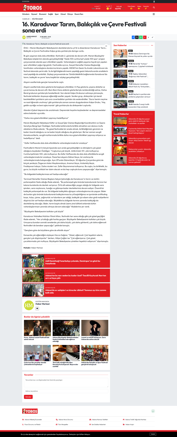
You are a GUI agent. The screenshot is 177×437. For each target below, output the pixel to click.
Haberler (26, 19)
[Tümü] (152, 45)
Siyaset (34, 14)
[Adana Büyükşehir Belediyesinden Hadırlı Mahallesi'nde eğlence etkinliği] (66, 328)
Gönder (28, 397)
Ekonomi (42, 14)
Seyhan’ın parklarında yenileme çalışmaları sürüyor (139, 95)
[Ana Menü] (154, 14)
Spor (57, 14)
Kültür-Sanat (37, 19)
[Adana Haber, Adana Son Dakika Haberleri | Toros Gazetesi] (32, 7)
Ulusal (63, 14)
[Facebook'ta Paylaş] (133, 37)
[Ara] (154, 7)
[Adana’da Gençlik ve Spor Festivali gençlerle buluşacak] (94, 353)
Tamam (153, 434)
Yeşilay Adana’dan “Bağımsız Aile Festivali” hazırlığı (137, 75)
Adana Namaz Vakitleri (100, 420)
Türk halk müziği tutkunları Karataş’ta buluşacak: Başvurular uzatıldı (65, 364)
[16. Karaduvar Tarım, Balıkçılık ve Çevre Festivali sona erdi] (66, 43)
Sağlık (50, 14)
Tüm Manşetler (63, 424)
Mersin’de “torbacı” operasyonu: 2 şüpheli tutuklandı (140, 65)
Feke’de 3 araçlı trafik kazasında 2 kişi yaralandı (138, 105)
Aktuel (131, 81)
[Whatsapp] (153, 411)
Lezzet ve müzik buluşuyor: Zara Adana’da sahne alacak (93, 338)
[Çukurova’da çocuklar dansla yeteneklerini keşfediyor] (37, 353)
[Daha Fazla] (144, 37)
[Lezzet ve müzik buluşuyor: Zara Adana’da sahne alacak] (94, 328)
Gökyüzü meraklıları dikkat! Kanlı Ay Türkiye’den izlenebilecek (138, 85)
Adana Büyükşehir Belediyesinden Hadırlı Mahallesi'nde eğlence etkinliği (65, 339)
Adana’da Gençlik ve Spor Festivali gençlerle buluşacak (94, 363)
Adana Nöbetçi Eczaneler (33, 420)
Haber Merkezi (43, 304)
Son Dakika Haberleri (99, 424)
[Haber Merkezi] (29, 305)
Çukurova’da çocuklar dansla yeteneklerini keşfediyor (35, 363)
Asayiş (131, 61)
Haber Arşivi (130, 424)
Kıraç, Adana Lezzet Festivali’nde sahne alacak (36, 338)
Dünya (70, 14)
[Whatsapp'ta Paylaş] (141, 37)
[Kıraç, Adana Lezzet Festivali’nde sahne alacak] (37, 328)
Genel (131, 71)
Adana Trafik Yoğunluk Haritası (135, 420)
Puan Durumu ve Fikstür (33, 424)
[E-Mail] (37, 308)
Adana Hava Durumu (66, 420)
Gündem (26, 14)
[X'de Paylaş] (137, 37)
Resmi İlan (79, 14)
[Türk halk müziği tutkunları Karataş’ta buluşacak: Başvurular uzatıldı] (66, 353)
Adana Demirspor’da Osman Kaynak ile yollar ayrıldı (140, 55)
